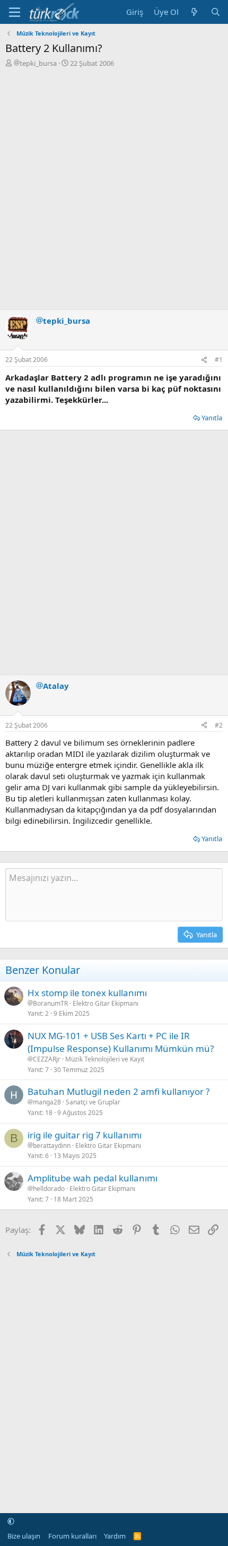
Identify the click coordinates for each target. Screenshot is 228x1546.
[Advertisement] (114, 187)
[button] (10, 1521)
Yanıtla (211, 417)
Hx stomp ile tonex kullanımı (87, 993)
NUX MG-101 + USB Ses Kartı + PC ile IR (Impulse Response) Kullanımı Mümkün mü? (121, 1042)
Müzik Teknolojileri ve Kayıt (104, 1059)
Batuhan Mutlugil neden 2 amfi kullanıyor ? (118, 1091)
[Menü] (14, 12)
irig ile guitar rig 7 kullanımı (85, 1135)
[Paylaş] (204, 360)
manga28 (47, 1102)
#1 (219, 359)
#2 (219, 725)
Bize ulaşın (23, 1536)
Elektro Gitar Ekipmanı (105, 1003)
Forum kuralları (72, 1536)
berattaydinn (52, 1146)
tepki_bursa (38, 63)
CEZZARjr (46, 1059)
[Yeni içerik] (194, 12)
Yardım (115, 1536)
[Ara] (215, 12)
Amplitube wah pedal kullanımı (92, 1178)
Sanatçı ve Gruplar (93, 1102)
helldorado (49, 1189)
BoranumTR (50, 1003)
